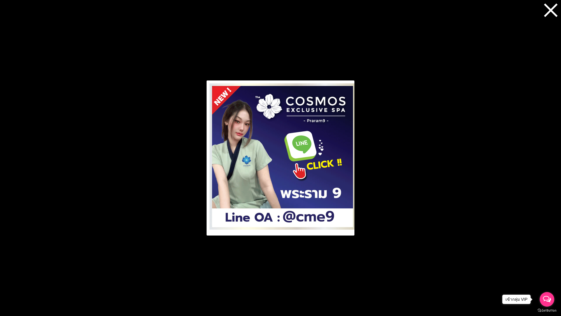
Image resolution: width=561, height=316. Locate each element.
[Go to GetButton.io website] (547, 310)
